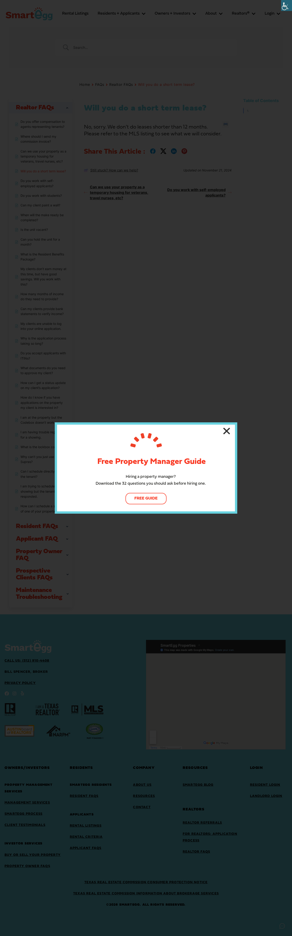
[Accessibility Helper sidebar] (286, 5)
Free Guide (146, 498)
